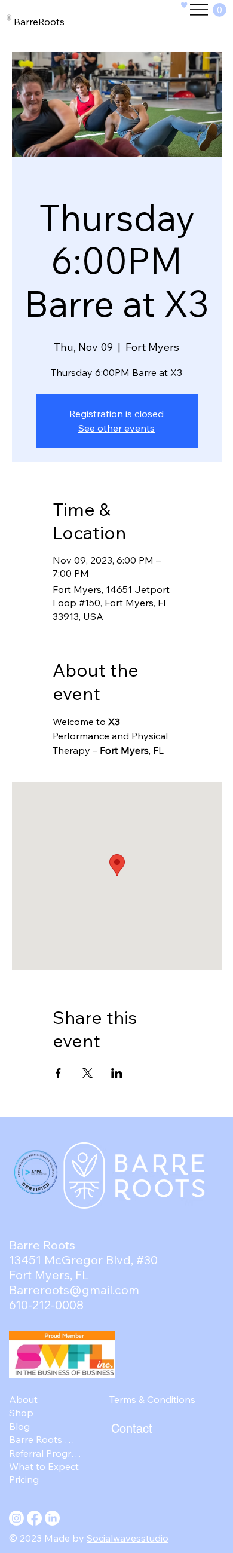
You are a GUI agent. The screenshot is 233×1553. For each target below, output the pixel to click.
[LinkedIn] (52, 1518)
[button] (219, 10)
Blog (19, 1426)
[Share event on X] (87, 1073)
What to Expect (44, 1466)
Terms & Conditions (152, 1399)
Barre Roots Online (45, 1439)
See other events (116, 428)
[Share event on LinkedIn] (116, 1073)
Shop (21, 1413)
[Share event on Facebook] (58, 1073)
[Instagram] (16, 1518)
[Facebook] (34, 1518)
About (23, 1399)
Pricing (24, 1479)
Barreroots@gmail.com (74, 1289)
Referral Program (45, 1453)
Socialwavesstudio (127, 1538)
